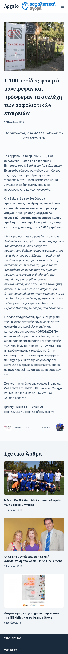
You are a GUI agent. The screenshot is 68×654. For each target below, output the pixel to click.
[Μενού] (62, 6)
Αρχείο (11, 6)
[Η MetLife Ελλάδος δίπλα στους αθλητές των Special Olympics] (34, 478)
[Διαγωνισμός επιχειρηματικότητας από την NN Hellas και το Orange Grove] (34, 591)
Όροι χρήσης (10, 650)
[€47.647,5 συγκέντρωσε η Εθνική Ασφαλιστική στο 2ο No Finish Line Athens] (34, 534)
